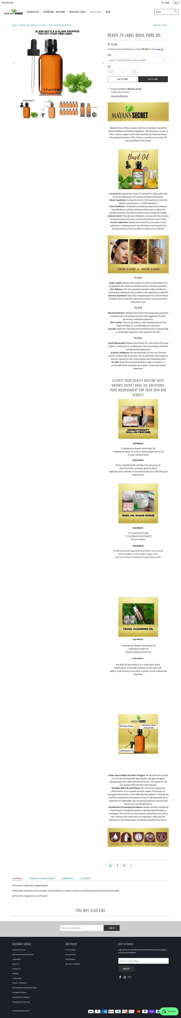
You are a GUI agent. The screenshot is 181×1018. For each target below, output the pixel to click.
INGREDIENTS (67, 878)
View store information (119, 96)
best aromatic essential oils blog (24, 988)
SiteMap (15, 974)
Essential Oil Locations (20, 997)
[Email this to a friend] (131, 866)
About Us (15, 964)
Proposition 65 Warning (21, 1002)
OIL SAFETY (85, 878)
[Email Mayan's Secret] (129, 977)
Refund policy (70, 959)
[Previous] (14, 63)
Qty (109, 67)
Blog (108, 11)
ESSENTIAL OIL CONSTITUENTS (42, 878)
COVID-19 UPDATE (19, 983)
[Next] (103, 63)
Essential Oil (33, 11)
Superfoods (48, 11)
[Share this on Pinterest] (124, 866)
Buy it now (153, 79)
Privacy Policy (70, 950)
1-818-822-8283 (7, 2)
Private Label (96, 11)
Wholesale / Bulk (77, 11)
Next (165, 25)
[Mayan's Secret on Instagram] (125, 977)
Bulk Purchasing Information (23, 955)
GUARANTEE (17, 878)
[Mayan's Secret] (14, 12)
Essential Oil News (19, 992)
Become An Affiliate (72, 964)
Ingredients (16, 959)
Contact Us (16, 969)
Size (109, 55)
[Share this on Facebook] (117, 866)
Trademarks (16, 978)
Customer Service (19, 950)
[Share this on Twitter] (110, 866)
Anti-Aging (60, 11)
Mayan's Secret (23, 1011)
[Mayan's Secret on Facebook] (120, 977)
